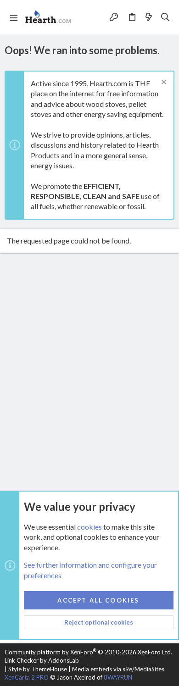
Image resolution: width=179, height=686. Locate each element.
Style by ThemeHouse (37, 669)
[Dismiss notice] (163, 83)
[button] (14, 17)
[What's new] (149, 17)
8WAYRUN (118, 677)
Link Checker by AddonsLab (42, 660)
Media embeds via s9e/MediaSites (118, 669)
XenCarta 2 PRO (27, 677)
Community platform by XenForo (88, 652)
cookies (89, 526)
